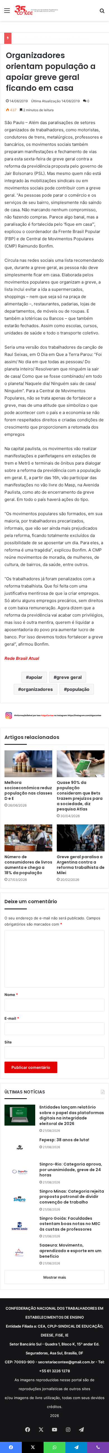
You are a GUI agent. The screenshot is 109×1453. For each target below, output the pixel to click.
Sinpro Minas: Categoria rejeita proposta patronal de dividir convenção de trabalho (71, 1197)
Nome (11, 994)
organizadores (37, 689)
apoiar (35, 677)
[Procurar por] (102, 12)
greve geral (69, 677)
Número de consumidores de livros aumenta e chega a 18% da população (28, 865)
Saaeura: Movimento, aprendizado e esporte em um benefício (70, 1251)
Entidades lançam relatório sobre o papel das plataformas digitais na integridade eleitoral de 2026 (71, 1115)
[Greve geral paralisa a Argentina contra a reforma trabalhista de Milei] (81, 837)
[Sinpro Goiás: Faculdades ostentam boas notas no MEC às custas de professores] (19, 1226)
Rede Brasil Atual (21, 658)
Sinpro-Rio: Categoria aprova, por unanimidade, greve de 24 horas (70, 1170)
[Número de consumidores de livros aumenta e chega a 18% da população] (28, 837)
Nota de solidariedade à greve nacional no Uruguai (58, 38)
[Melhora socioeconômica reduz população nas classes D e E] (28, 763)
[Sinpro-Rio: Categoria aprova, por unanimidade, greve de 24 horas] (19, 1172)
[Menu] (7, 12)
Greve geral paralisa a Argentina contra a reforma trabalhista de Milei (81, 865)
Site (8, 1042)
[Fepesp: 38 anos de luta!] (19, 1147)
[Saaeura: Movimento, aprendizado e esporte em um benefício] (19, 1253)
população (78, 689)
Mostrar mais (54, 1277)
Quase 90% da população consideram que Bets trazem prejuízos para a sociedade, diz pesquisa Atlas (80, 796)
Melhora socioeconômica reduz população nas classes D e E (28, 790)
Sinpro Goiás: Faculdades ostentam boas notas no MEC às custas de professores (69, 1224)
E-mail (11, 1018)
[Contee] (36, 10)
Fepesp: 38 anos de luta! (64, 1140)
